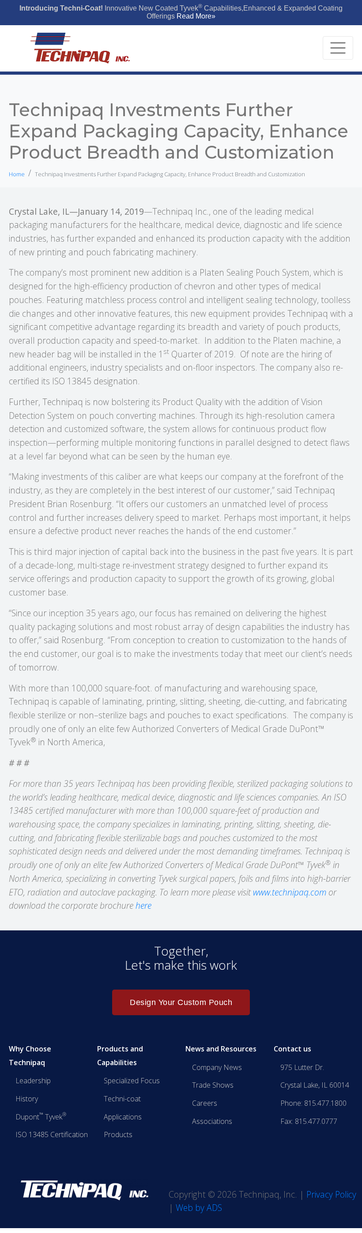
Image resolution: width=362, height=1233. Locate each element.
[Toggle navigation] (338, 48)
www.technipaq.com (290, 892)
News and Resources (220, 1049)
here (143, 905)
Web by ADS (199, 1208)
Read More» (196, 16)
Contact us (292, 1049)
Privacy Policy (331, 1194)
